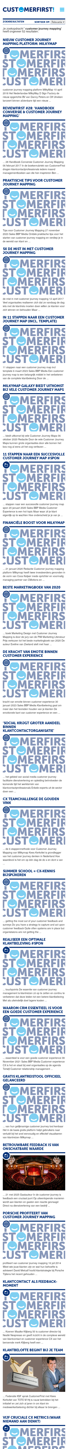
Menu (60, 9)
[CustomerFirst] (28, 9)
